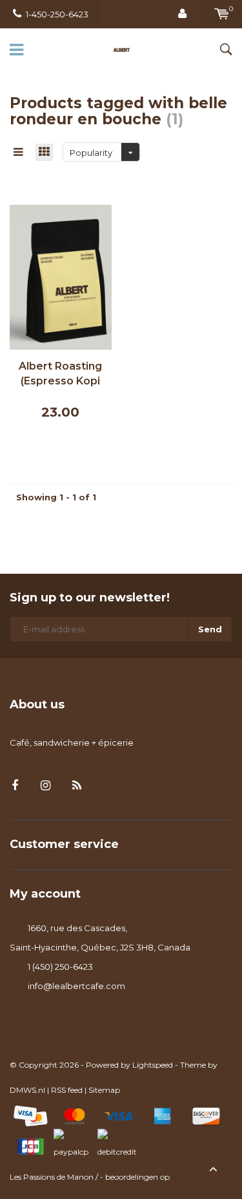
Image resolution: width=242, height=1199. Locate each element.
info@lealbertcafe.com (76, 986)
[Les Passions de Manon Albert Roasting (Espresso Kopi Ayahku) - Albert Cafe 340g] (61, 276)
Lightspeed (152, 1065)
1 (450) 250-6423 (60, 966)
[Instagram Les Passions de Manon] (45, 785)
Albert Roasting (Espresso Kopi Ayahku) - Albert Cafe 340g (60, 374)
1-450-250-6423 (57, 14)
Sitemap (104, 1090)
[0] (221, 14)
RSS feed (67, 1090)
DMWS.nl (27, 1090)
